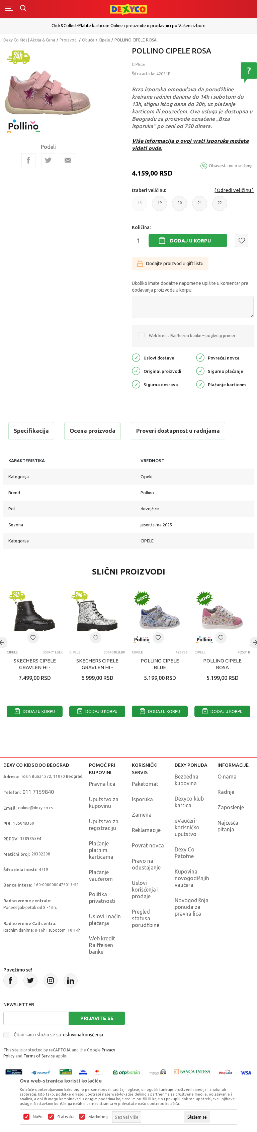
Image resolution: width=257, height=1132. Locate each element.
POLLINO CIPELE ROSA (222, 664)
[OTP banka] (126, 1072)
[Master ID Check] (99, 1072)
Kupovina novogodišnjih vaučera (192, 878)
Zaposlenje (231, 807)
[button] (241, 240)
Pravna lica (102, 784)
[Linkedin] (70, 980)
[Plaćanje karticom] (200, 384)
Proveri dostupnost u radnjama (178, 430)
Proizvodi (69, 40)
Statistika (66, 1117)
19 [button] (160, 206)
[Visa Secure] (83, 1072)
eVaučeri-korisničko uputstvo (187, 827)
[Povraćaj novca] (200, 357)
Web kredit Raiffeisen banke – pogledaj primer (192, 335)
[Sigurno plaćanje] (200, 370)
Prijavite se (96, 1018)
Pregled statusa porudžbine (145, 918)
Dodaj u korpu (190, 240)
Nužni (38, 1117)
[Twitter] (30, 980)
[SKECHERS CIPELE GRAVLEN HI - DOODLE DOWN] (97, 617)
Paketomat (145, 784)
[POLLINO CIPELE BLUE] (160, 617)
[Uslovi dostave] (136, 357)
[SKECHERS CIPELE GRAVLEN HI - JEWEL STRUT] (34, 617)
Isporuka (142, 799)
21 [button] (200, 206)
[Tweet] (48, 160)
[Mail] (68, 160)
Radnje (226, 792)
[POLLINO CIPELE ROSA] (222, 617)
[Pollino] (23, 122)
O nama (227, 777)
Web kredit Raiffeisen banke (102, 945)
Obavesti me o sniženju (231, 165)
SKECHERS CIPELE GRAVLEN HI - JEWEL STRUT (35, 667)
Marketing (98, 1117)
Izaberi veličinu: (149, 190)
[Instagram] (50, 980)
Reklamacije (146, 830)
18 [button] (140, 206)
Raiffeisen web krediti (225, 23)
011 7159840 (38, 792)
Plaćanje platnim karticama (101, 850)
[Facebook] (28, 160)
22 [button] (220, 206)
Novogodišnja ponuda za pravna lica (191, 907)
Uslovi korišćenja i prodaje (145, 889)
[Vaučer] (66, 1072)
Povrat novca (148, 845)
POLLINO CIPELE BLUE (160, 664)
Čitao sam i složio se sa (58, 1034)
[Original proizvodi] (136, 370)
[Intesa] (192, 1072)
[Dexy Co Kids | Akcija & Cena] (128, 9)
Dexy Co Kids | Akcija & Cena (29, 40)
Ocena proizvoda (92, 430)
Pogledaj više (226, 28)
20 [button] (180, 206)
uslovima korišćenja (83, 1034)
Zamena (142, 815)
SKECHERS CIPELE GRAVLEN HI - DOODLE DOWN (97, 667)
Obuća (88, 40)
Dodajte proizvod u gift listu (174, 263)
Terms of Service (39, 1056)
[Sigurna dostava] (136, 384)
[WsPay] (157, 1072)
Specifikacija (31, 430)
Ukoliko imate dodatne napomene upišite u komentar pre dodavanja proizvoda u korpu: (190, 287)
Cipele (104, 40)
